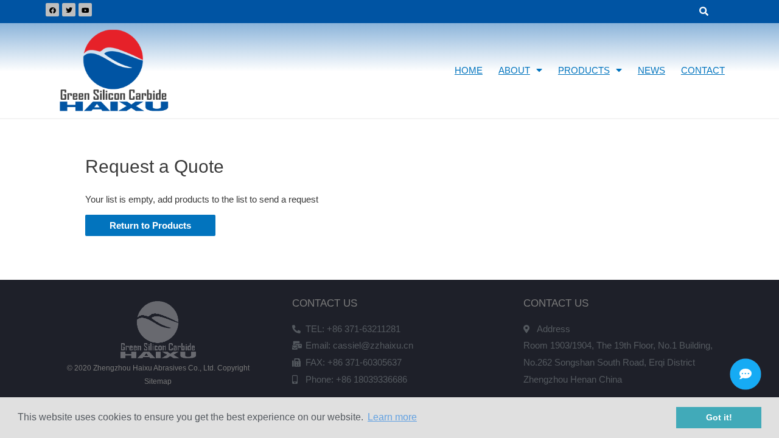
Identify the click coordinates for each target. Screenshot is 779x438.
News (651, 70)
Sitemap (158, 381)
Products (584, 70)
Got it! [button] (719, 417)
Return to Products (150, 225)
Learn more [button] (392, 417)
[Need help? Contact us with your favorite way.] (745, 374)
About (514, 70)
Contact (703, 70)
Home (469, 70)
